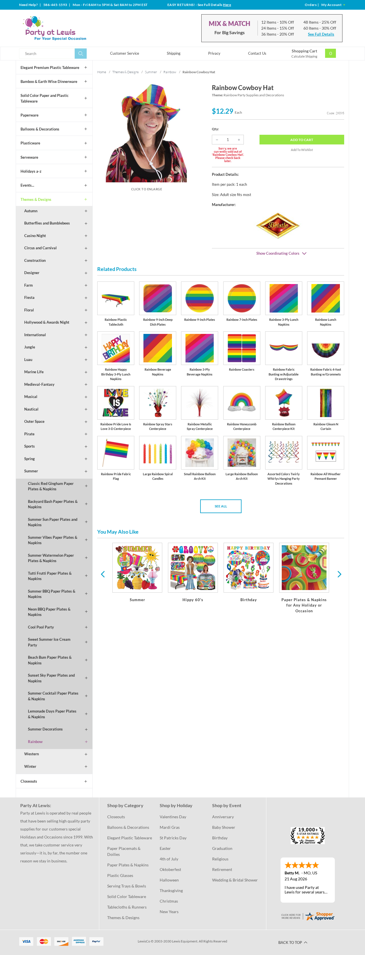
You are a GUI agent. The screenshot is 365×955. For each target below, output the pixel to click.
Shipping (174, 53)
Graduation (222, 848)
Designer (31, 272)
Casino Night (35, 235)
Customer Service (124, 53)
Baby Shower (223, 827)
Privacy (214, 53)
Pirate (29, 434)
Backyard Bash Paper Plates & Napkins (53, 504)
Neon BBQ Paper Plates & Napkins (49, 612)
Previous (103, 574)
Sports (29, 446)
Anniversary (223, 816)
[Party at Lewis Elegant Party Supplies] (68, 28)
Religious (220, 858)
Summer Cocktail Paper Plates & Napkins (53, 696)
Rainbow (35, 741)
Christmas (169, 901)
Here (227, 5)
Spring (29, 458)
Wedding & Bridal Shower (235, 880)
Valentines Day (173, 816)
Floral (29, 310)
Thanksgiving (171, 890)
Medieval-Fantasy (39, 384)
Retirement (222, 869)
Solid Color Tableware (126, 896)
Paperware (29, 115)
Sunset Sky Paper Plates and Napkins (51, 678)
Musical (30, 396)
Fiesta (29, 297)
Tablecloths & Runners (127, 907)
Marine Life (34, 372)
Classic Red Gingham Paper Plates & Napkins (51, 486)
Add (301, 140)
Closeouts (29, 781)
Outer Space (34, 421)
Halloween (169, 880)
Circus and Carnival (40, 248)
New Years (169, 911)
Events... (27, 185)
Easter (165, 848)
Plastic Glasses (120, 875)
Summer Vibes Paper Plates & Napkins (52, 540)
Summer (31, 471)
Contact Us (257, 53)
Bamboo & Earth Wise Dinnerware (49, 81)
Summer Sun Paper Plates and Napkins (52, 522)
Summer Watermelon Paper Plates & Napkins (51, 558)
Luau (28, 359)
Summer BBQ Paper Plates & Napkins (51, 594)
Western (31, 754)
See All (221, 506)
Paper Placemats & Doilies (124, 851)
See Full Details (321, 34)
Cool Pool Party (41, 627)
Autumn (30, 211)
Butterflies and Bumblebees (47, 223)
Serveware (29, 157)
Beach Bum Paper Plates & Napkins (50, 660)
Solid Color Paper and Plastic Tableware (44, 98)
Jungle (29, 347)
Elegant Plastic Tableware (129, 837)
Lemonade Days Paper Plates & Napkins (52, 714)
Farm (28, 285)
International (35, 334)
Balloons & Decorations (40, 129)
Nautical (31, 409)
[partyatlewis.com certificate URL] (307, 915)
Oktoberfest (170, 869)
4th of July (169, 858)
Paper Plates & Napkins (128, 864)
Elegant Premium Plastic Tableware (50, 67)
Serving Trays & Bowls (126, 885)
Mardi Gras (170, 827)
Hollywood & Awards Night (46, 322)
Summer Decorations (45, 729)
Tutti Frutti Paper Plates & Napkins (50, 576)
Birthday (220, 837)
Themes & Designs (36, 199)
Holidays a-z (31, 171)
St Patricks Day (173, 837)
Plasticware (30, 143)
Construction (35, 260)
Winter (30, 766)
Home (101, 72)
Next (339, 574)
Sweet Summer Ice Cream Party (49, 642)
